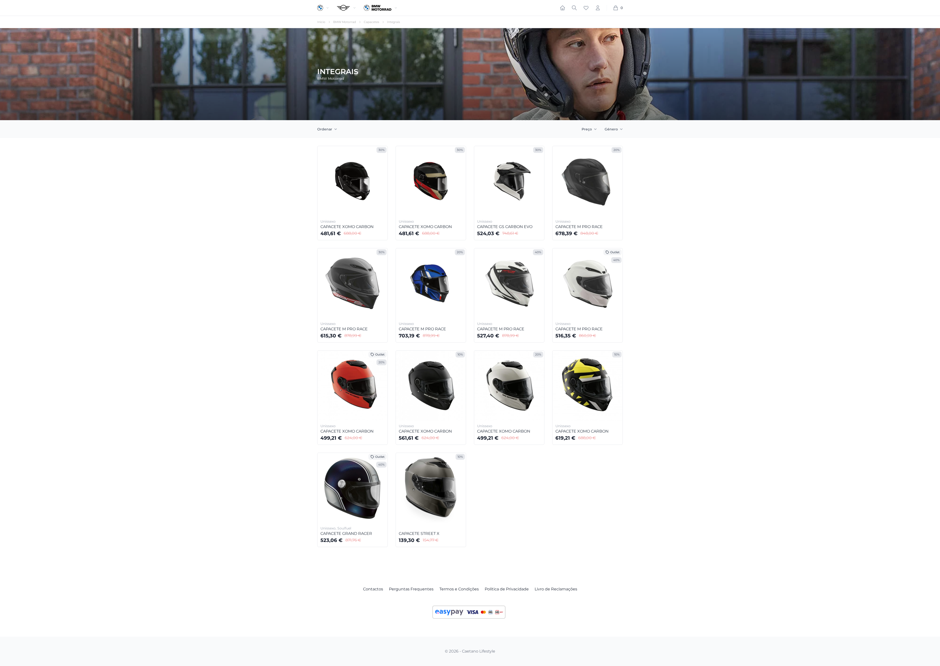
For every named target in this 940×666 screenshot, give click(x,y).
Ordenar (324, 129)
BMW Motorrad (344, 22)
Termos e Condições (459, 589)
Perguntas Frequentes (411, 589)
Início (321, 22)
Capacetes (371, 22)
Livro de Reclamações (556, 589)
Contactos (373, 589)
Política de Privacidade (507, 589)
